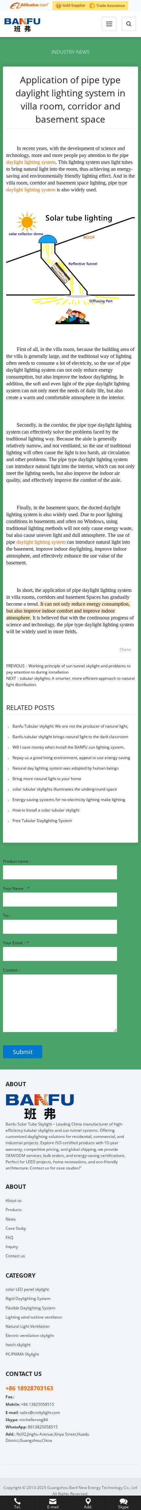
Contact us (15, 1256)
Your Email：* (16, 943)
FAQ (9, 1237)
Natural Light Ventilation (28, 1326)
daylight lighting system (30, 162)
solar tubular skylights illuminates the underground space (64, 789)
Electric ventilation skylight (30, 1335)
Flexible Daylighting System (30, 1308)
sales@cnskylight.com (40, 1412)
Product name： (17, 861)
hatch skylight (18, 1344)
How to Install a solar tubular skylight (45, 810)
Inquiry (12, 1246)
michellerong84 (33, 1419)
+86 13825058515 (37, 1404)
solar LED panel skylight (27, 1289)
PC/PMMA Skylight (22, 1354)
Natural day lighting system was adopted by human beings (65, 768)
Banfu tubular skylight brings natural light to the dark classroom (70, 736)
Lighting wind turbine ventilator (34, 1317)
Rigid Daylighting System (28, 1298)
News (11, 1219)
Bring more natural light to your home (46, 778)
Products (14, 1209)
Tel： (7, 915)
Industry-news (70, 52)
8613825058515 (43, 1427)
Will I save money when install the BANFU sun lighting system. (68, 747)
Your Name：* (16, 888)
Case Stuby (16, 1228)
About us (14, 1200)
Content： (12, 970)
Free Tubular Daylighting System (42, 820)
